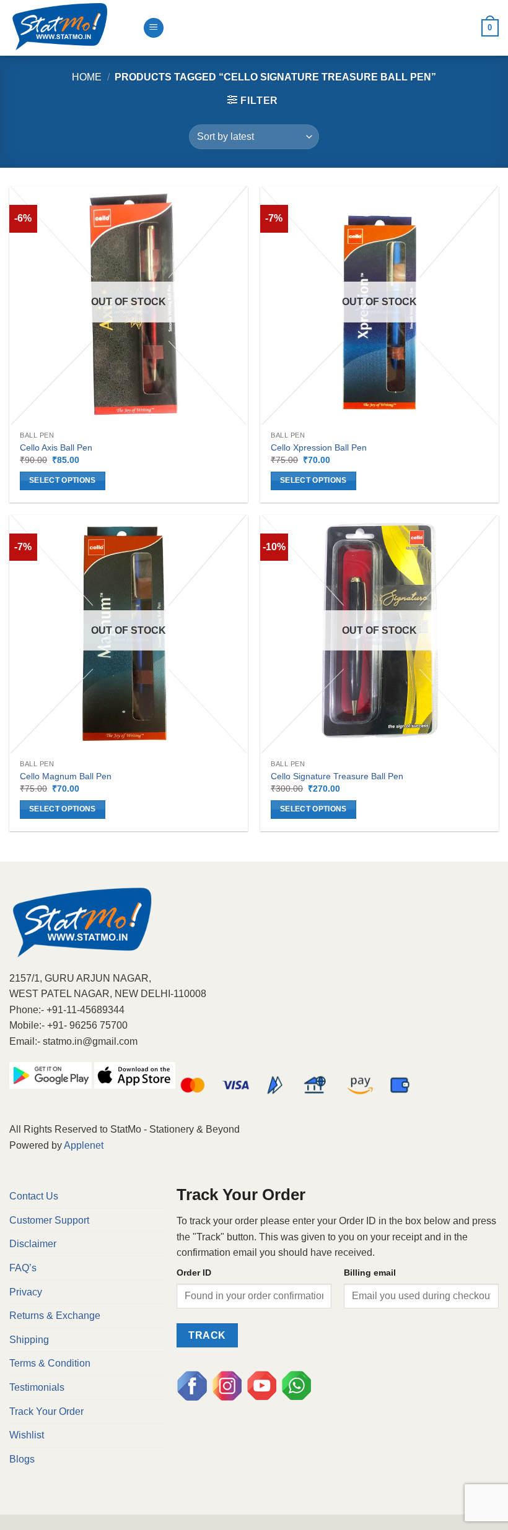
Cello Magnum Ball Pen (66, 776)
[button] (252, 100)
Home (87, 77)
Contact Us (33, 1196)
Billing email (370, 1272)
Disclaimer (32, 1243)
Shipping (29, 1339)
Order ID (194, 1272)
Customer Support (49, 1220)
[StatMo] (71, 28)
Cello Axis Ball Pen (56, 447)
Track (207, 1335)
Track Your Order (46, 1411)
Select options (62, 480)
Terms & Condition (49, 1363)
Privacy (25, 1292)
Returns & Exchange (54, 1315)
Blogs (22, 1459)
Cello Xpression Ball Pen (319, 447)
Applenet (83, 1145)
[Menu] (154, 28)
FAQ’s (23, 1268)
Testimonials (36, 1387)
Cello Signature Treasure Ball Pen (337, 776)
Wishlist (26, 1435)
